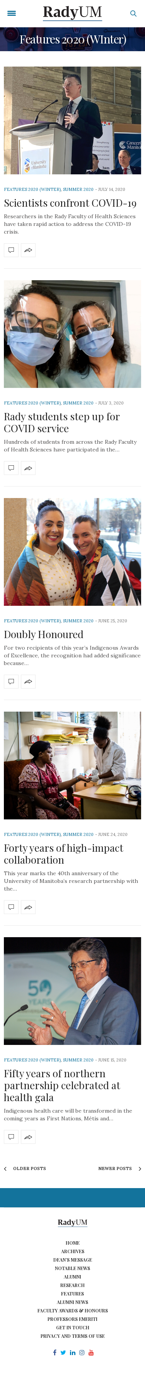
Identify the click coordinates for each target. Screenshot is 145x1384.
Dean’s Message (72, 1260)
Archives (72, 1251)
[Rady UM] (73, 13)
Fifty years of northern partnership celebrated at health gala (62, 1085)
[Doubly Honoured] (72, 552)
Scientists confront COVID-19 (70, 202)
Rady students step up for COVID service (61, 422)
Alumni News (72, 1302)
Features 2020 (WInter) (32, 189)
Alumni (72, 1277)
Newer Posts (115, 1168)
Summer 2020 (78, 189)
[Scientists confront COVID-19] (72, 120)
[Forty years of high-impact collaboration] (72, 765)
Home (73, 1243)
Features (72, 1293)
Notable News (72, 1268)
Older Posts (29, 1168)
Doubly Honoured (44, 634)
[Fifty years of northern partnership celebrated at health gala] (72, 991)
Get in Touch (72, 1327)
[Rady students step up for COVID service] (72, 334)
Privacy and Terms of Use (73, 1336)
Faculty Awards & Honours (73, 1310)
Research (72, 1285)
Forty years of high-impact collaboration (63, 853)
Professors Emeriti (72, 1319)
